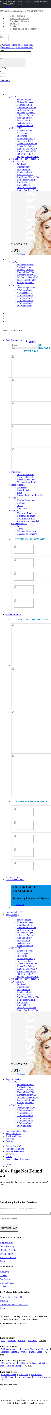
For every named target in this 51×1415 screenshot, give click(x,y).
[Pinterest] (3, 1328)
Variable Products (25, 102)
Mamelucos (22, 487)
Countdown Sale (24, 105)
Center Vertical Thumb (27, 143)
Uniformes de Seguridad (28, 521)
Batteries (45, 1349)
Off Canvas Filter (27, 277)
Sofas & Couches (8, 1374)
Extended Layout (24, 130)
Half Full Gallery (27, 149)
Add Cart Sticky (24, 118)
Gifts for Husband (28, 1363)
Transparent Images (25, 141)
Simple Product (24, 99)
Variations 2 (16, 285)
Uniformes (16, 510)
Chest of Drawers (42, 1377)
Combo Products (26, 107)
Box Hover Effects (28, 177)
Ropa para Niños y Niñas (17, 1131)
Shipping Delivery (28, 156)
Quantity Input (23, 167)
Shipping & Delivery (9, 1250)
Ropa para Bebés (13, 1133)
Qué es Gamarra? (18, 16)
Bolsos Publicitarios (26, 479)
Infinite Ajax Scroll (25, 269)
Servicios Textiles (13, 877)
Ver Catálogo (21, 254)
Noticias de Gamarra (19, 21)
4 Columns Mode (25, 293)
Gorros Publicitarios (26, 477)
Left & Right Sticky (26, 138)
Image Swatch (23, 120)
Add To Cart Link (25, 174)
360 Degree (25, 154)
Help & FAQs (6, 1242)
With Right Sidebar (25, 282)
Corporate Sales (7, 1283)
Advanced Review (25, 115)
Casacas (22, 1340)
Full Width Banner (25, 264)
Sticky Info (22, 136)
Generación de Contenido (11, 1297)
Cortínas (21, 503)
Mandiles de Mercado (26, 531)
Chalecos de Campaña (27, 534)
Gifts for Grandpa (14, 1365)
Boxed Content (26, 151)
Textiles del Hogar (14, 1136)
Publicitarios (16, 472)
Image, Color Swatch (26, 280)
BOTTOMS (16, 128)
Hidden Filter (25, 272)
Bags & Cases (35, 1352)
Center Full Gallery (25, 146)
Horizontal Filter (27, 275)
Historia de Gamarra (19, 18)
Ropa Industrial (18, 485)
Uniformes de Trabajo (27, 516)
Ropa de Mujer (15, 94)
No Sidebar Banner (25, 267)
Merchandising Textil (26, 482)
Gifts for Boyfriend (9, 1363)
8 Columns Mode (25, 303)
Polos (19, 526)
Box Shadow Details (26, 180)
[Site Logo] (16, 46)
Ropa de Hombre (16, 259)
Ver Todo (42, 1341)
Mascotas (10, 1138)
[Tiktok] (8, 1328)
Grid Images (22, 133)
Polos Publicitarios (25, 474)
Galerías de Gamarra (15, 879)
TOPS (14, 97)
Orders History (6, 1254)
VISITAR (20, 905)
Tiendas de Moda (13, 614)
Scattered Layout (24, 123)
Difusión (4, 1301)
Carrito (13, 26)
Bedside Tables (7, 1377)
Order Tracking (7, 1246)
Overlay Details (26, 187)
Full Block (21, 164)
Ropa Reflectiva (24, 490)
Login (2, 1261)
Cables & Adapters (9, 1349)
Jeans (3, 1340)
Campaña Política (19, 523)
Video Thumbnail (25, 125)
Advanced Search (8, 1257)
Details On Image (25, 172)
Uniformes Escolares (26, 513)
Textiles (14, 497)
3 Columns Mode (25, 290)
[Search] (13, 348)
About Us (4, 1272)
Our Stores (5, 1279)
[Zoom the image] (31, 366)
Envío (2, 1308)
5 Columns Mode (25, 295)
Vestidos (12, 1340)
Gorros (20, 528)
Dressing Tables (24, 1377)
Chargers (5, 1352)
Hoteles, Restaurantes (26, 500)
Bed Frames (36, 1374)
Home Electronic (18, 1352)
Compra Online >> (14, 912)
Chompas (32, 1340)
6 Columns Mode (25, 298)
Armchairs (23, 1374)
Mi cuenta (14, 23)
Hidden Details (23, 185)
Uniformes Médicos (26, 518)
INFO (7, 7)
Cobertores (22, 508)
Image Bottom (23, 169)
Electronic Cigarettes (29, 1349)
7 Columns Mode (25, 300)
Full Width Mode (24, 305)
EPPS (19, 492)
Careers (3, 1275)
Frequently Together (26, 112)
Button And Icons (27, 190)
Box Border (22, 182)
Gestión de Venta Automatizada (14, 1304)
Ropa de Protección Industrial (30, 495)
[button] (3, 50)
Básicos (11, 321)
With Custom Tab (25, 110)
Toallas (20, 505)
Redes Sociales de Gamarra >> (24, 29)
